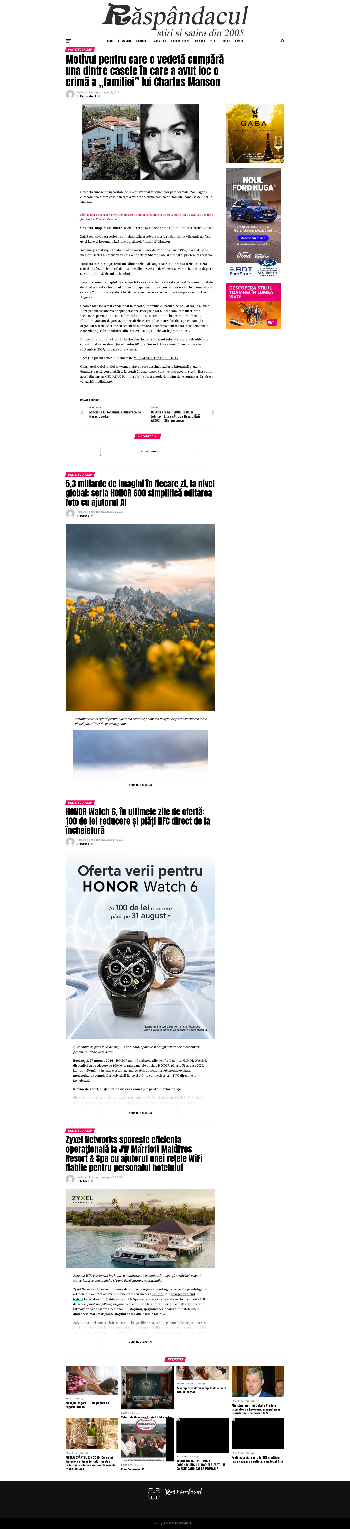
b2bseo (84, 515)
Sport (226, 41)
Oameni (239, 41)
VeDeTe (214, 41)
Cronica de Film (180, 41)
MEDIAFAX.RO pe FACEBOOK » (156, 358)
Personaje (199, 41)
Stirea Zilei (124, 41)
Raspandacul (88, 96)
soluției (158, 1294)
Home (110, 41)
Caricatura (159, 41)
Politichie (142, 41)
